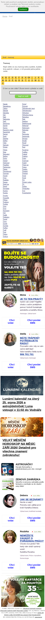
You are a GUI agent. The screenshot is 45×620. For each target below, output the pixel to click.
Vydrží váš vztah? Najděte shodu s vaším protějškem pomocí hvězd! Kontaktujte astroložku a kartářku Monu (31, 304)
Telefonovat (26, 123)
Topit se (6, 184)
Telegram (25, 128)
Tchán (5, 147)
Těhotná (25, 113)
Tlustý (5, 176)
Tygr (4, 232)
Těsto (5, 150)
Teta (4, 152)
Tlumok (6, 173)
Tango (5, 134)
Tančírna (6, 123)
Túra (4, 221)
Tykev (5, 234)
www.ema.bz (38, 617)
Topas (5, 182)
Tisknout (6, 163)
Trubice (6, 202)
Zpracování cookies (22, 610)
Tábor (5, 108)
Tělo (24, 132)
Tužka (5, 228)
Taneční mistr (8, 130)
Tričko (24, 186)
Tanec (5, 128)
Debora (30, 495)
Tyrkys (5, 237)
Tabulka (6, 113)
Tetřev (5, 156)
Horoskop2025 (36, 615)
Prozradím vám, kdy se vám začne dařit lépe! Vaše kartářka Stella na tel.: (31, 346)
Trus (4, 209)
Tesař (24, 143)
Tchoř (24, 104)
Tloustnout (7, 171)
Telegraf (25, 126)
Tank (4, 136)
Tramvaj (25, 161)
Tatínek (5, 145)
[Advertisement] (22, 36)
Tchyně (25, 106)
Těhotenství (26, 111)
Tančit (5, 126)
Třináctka (25, 189)
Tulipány (6, 217)
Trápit (24, 163)
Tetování (6, 154)
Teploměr (25, 136)
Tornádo (6, 189)
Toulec (5, 193)
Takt (4, 117)
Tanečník (6, 132)
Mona (29, 295)
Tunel (5, 219)
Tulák (5, 215)
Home (4, 16)
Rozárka (30, 531)
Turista (5, 226)
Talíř (4, 121)
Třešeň (25, 171)
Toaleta (5, 180)
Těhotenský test (28, 108)
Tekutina (25, 117)
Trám (24, 158)
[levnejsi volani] (22, 596)
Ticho (5, 158)
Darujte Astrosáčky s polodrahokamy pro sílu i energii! (29, 468)
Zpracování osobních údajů (8, 610)
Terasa (24, 139)
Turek (5, 224)
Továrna (25, 150)
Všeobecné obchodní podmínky (32, 608)
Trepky (24, 169)
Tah (4, 115)
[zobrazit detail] (10, 307)
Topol (5, 186)
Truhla (5, 204)
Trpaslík (6, 198)
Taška (5, 141)
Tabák (5, 104)
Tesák (24, 141)
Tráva (24, 167)
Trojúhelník (26, 193)
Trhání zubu (27, 182)
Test (23, 147)
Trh (23, 180)
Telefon (25, 121)
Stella (29, 334)
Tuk (4, 213)
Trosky (5, 196)
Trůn (4, 206)
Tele (23, 119)
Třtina (5, 200)
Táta (4, 143)
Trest (24, 176)
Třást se (25, 165)
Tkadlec (6, 165)
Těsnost (25, 145)
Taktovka (6, 119)
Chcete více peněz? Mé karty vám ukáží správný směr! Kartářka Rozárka (32, 544)
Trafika (24, 152)
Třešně (25, 173)
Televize (25, 130)
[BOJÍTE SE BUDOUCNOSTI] (22, 269)
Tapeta (5, 139)
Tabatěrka (7, 106)
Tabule (5, 111)
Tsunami (6, 211)
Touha (5, 191)
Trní (23, 191)
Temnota (25, 134)
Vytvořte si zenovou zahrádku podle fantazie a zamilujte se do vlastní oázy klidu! (30, 484)
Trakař (24, 154)
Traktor (25, 156)
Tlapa (5, 169)
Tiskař (5, 161)
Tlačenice (6, 167)
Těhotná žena (27, 115)
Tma (4, 178)
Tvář (4, 230)
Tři (23, 184)
